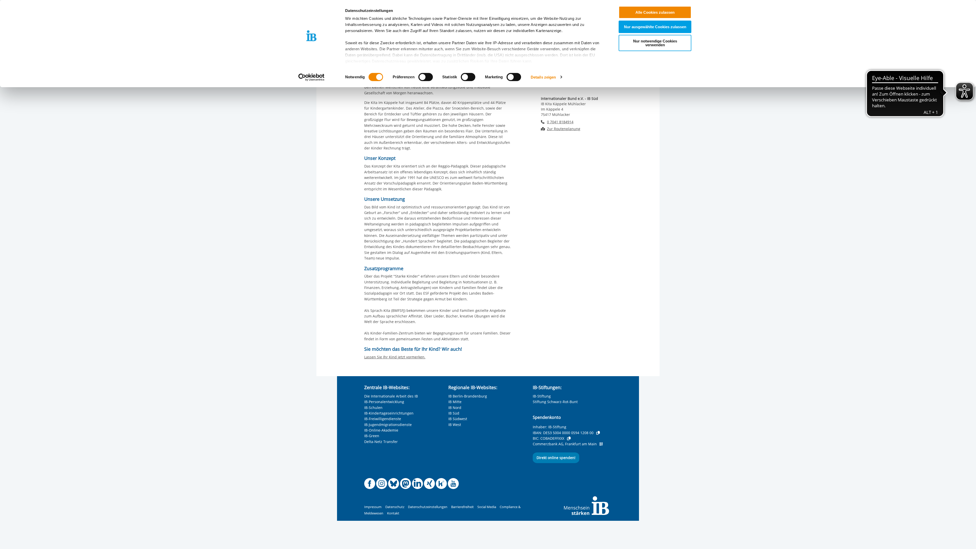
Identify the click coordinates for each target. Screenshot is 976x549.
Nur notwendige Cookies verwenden (655, 43)
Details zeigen (543, 77)
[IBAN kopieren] (598, 433)
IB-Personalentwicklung (384, 401)
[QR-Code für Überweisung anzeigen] (601, 444)
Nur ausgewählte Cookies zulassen (655, 27)
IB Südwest (457, 418)
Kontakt (393, 513)
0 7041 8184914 (560, 121)
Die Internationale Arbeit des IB (391, 396)
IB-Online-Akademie (381, 430)
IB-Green (371, 435)
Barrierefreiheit (462, 507)
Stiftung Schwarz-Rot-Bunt (555, 401)
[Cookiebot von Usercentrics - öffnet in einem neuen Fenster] (311, 77)
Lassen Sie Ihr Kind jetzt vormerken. (394, 357)
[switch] (425, 77)
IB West (454, 424)
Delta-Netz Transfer (381, 441)
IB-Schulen (373, 407)
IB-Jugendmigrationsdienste (388, 424)
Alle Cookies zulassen (655, 12)
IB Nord (454, 407)
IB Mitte (455, 401)
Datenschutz (394, 507)
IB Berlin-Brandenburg (467, 396)
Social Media (486, 507)
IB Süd (453, 413)
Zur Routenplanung (563, 128)
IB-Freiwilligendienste (382, 418)
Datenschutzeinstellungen (427, 507)
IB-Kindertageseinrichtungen (389, 413)
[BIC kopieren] (569, 438)
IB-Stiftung (542, 396)
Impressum (373, 507)
